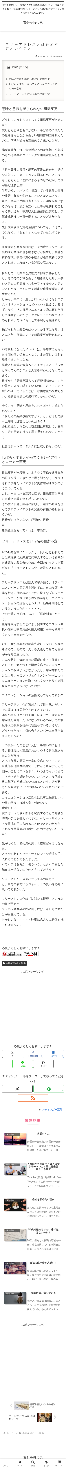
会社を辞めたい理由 (16, 963)
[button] (43, 1064)
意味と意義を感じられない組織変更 (29, 78)
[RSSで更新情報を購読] (33, 1098)
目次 (15, 66)
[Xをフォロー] (17, 1088)
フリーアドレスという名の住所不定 (29, 93)
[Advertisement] (33, 1007)
